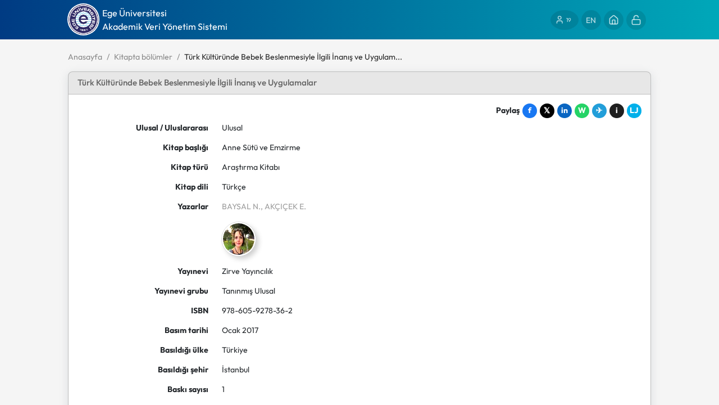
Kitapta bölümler (143, 57)
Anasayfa (85, 57)
